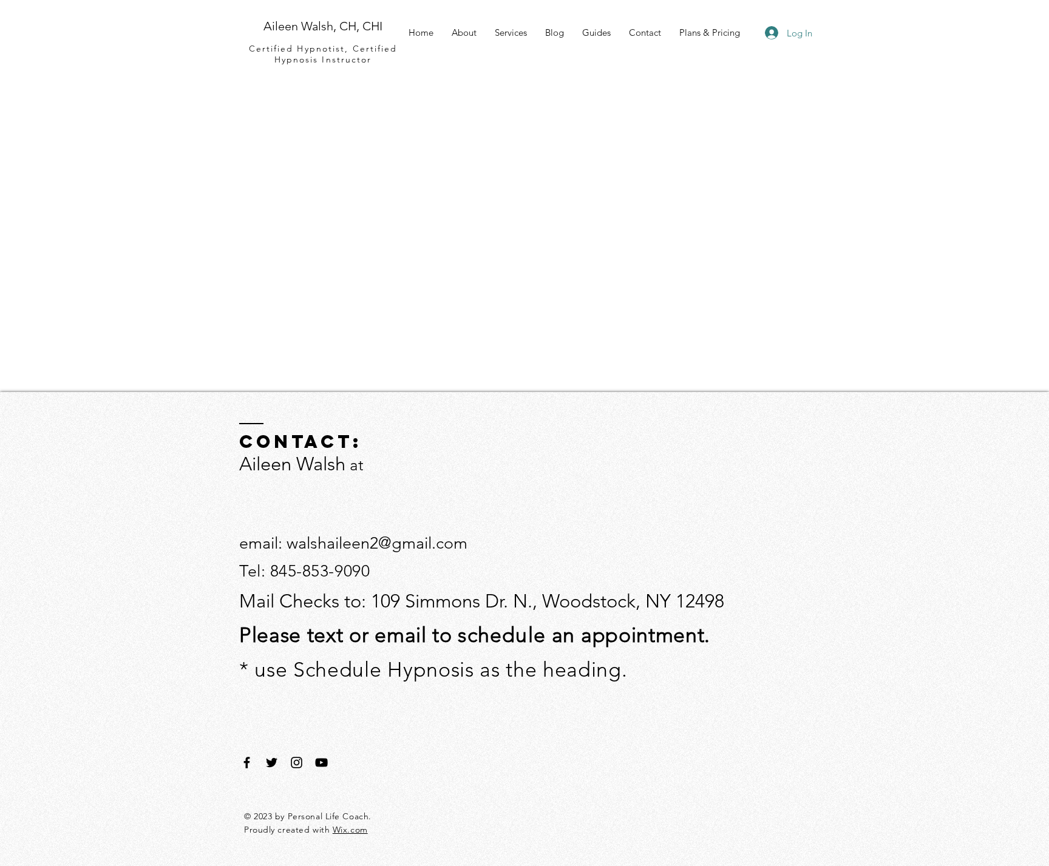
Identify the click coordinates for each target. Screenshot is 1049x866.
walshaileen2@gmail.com (377, 543)
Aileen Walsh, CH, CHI (322, 26)
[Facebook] (246, 762)
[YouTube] (321, 762)
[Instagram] (296, 762)
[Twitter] (271, 762)
